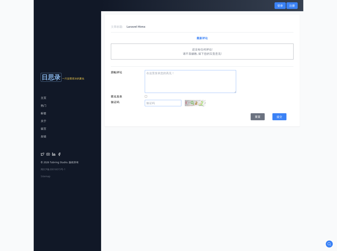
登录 (280, 6)
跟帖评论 (116, 72)
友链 (43, 136)
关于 (43, 121)
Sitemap (45, 176)
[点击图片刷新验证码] (195, 103)
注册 (292, 6)
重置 (257, 117)
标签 (43, 113)
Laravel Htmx (136, 27)
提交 (279, 117)
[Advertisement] (168, 134)
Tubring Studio (58, 162)
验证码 (115, 102)
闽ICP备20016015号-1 (53, 169)
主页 (43, 98)
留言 (43, 129)
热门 (43, 105)
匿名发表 (116, 96)
